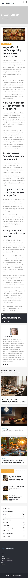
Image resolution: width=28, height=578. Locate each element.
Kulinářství (5, 522)
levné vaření (17, 317)
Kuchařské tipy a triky (8, 511)
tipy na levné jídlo (17, 318)
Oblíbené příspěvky (20, 471)
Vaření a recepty (7, 519)
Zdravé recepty (6, 536)
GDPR (2, 562)
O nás (2, 556)
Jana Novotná (6, 43)
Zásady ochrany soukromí (6, 560)
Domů (2, 18)
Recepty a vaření (7, 517)
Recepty (3, 397)
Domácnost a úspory (8, 528)
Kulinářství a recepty (8, 533)
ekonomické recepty (8, 318)
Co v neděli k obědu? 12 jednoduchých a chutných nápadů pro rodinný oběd (13, 401)
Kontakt (3, 564)
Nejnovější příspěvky (8, 471)
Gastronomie (6, 525)
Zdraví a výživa (6, 530)
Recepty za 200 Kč (10, 317)
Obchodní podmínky (5, 558)
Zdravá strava (5, 428)
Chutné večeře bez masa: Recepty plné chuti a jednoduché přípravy (13, 461)
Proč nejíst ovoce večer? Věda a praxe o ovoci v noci (12, 431)
